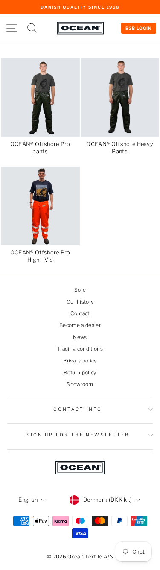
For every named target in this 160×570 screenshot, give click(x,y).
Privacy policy (80, 361)
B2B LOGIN (138, 28)
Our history (80, 302)
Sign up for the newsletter (77, 435)
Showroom (80, 384)
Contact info (77, 409)
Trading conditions (80, 349)
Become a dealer (80, 325)
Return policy (80, 373)
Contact (79, 313)
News (80, 337)
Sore (80, 290)
